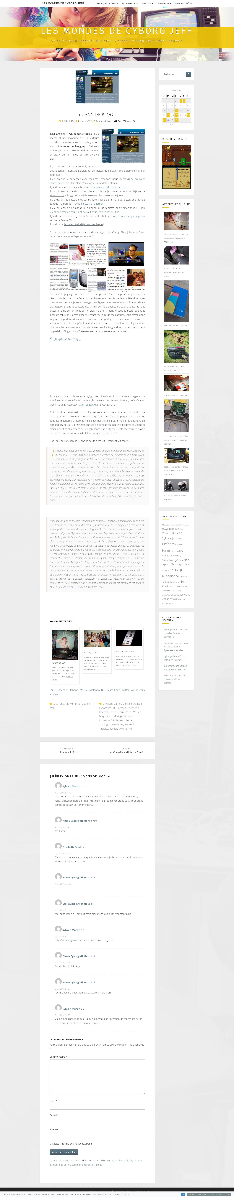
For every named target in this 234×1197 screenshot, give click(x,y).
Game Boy (175, 555)
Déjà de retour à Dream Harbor (175, 679)
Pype (188, 587)
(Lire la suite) (101, 669)
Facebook (62, 690)
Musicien (146, 3)
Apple (166, 529)
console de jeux (132, 703)
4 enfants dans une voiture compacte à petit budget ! (175, 272)
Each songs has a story (100, 429)
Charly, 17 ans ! (91, 652)
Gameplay (167, 560)
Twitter (125, 690)
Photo (183, 582)
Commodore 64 (172, 533)
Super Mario (183, 594)
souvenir (130, 724)
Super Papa (163, 3)
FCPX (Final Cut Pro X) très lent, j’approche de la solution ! (176, 471)
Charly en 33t (58, 662)
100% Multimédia (183, 3)
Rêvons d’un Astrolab (126, 651)
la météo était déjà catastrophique (83, 224)
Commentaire (58, 1056)
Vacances (168, 599)
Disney (179, 539)
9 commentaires (103, 121)
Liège (180, 564)
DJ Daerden (119, 708)
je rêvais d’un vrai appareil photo (126, 216)
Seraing (178, 591)
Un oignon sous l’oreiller (175, 395)
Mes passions (82, 703)
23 (177, 115)
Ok (183, 1194)
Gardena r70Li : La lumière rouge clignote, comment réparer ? (176, 440)
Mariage (118, 716)
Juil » (171, 124)
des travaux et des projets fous (108, 187)
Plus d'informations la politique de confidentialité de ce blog (209, 1194)
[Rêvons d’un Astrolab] (129, 638)
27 (164, 120)
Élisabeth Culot (71, 847)
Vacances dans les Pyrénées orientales (176, 633)
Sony (174, 595)
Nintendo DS (57, 195)
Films (176, 551)
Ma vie (84, 690)
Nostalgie (166, 582)
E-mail (54, 1115)
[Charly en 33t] (65, 647)
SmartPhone (113, 690)
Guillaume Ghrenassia (76, 903)
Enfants (168, 543)
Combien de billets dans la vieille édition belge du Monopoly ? (176, 238)
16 (177, 110)
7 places (107, 703)
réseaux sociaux (125, 720)
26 (188, 115)
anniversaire (179, 525)
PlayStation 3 (180, 586)
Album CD (165, 525)
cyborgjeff (84, 121)
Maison (186, 564)
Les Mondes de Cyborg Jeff (63, 3)
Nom (53, 1101)
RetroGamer (129, 3)
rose (173, 591)
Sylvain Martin (71, 786)
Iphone (74, 690)
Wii (71, 195)
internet (103, 712)
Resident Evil (167, 590)
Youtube (165, 603)
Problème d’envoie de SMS (175, 326)
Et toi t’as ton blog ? (89, 404)
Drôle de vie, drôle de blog (71, 587)
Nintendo (170, 575)
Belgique (174, 528)
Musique (129, 716)
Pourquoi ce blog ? (107, 3)
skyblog (103, 724)
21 (169, 115)
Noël (172, 582)
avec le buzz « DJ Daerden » (90, 203)
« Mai (164, 124)
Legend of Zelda (170, 564)
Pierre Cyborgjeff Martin (77, 820)
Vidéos (177, 599)
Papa (177, 582)
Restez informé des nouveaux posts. (72, 1143)
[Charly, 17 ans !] (97, 639)
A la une (58, 703)
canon (117, 703)
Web (52, 708)
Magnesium (105, 716)
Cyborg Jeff (105, 708)
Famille (167, 550)
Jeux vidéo (125, 712)
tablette (103, 728)
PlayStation (168, 586)
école (171, 603)
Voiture (123, 728)
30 (177, 120)
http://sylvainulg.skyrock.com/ (71, 940)
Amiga (172, 525)
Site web (54, 1129)
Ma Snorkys (166, 570)
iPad (173, 560)
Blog (181, 529)
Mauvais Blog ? (126, 496)
